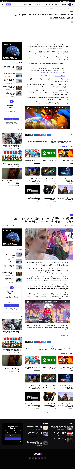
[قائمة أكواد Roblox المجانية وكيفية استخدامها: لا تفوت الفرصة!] (12, 155)
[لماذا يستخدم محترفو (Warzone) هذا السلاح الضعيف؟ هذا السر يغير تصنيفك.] (32, 153)
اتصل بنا (60, 1)
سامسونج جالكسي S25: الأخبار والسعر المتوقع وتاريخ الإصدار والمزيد (9, 80)
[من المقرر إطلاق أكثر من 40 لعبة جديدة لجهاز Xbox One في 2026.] (32, 189)
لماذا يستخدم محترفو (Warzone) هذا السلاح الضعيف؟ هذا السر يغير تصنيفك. (32, 162)
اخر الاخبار (51, 4)
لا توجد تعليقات (48, 22)
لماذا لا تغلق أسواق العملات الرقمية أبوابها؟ (34, 427)
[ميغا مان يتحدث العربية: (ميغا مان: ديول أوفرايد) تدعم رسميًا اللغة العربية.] (65, 171)
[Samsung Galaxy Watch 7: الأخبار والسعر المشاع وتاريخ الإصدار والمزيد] (19, 93)
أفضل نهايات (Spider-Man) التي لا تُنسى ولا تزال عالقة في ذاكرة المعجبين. (49, 198)
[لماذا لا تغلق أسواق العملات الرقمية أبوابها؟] (45, 428)
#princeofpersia (47, 72)
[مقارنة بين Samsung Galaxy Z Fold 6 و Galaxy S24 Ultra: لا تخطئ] (19, 68)
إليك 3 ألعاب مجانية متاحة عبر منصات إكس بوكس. (49, 161)
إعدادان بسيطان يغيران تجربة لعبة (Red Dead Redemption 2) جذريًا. (66, 162)
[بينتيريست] (7, 22)
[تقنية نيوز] (66, 4)
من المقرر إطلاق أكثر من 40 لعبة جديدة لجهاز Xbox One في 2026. (32, 198)
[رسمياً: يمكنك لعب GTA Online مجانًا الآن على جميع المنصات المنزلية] (12, 138)
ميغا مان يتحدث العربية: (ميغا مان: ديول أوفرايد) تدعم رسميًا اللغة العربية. (66, 180)
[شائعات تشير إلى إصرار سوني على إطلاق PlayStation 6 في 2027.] (48, 171)
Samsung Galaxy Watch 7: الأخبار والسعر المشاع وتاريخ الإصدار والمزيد (9, 93)
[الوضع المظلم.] (4, 4)
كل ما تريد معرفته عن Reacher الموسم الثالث (8, 87)
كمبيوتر (38, 4)
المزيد (20, 4)
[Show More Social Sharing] (3, 22)
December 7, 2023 (60, 76)
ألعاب (71, 11)
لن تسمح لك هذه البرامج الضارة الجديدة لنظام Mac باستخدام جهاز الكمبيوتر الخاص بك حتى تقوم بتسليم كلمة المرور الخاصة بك (34, 434)
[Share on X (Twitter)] (9, 22)
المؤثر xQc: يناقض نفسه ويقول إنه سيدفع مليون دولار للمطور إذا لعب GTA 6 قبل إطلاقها (61, 141)
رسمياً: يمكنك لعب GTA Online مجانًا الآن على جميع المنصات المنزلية (11, 146)
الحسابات (31, 58)
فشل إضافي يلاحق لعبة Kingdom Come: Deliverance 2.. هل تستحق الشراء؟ (65, 198)
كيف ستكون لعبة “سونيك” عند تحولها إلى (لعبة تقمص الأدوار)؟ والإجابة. (33, 180)
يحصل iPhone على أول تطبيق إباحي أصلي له (9, 74)
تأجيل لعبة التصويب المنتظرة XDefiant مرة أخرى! (37, 141)
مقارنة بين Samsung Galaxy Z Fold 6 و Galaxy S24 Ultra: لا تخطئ (8, 68)
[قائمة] (72, 4)
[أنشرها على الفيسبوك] (11, 22)
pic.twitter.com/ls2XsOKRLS (59, 72)
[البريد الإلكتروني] (72, 60)
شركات (25, 4)
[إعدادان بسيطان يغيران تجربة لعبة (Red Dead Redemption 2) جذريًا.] (65, 153)
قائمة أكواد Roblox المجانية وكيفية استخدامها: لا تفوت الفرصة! (11, 163)
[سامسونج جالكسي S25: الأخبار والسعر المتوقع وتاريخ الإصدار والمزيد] (19, 81)
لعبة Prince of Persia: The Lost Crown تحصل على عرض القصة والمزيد (36, 348)
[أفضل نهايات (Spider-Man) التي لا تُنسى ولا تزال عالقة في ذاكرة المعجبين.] (48, 189)
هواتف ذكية (44, 4)
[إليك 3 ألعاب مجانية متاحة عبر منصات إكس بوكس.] (48, 153)
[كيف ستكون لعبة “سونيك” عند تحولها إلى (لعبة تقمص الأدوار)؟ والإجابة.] (32, 171)
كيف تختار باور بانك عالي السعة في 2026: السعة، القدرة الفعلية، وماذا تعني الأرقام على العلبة (34, 442)
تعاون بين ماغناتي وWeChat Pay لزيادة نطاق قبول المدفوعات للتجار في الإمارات (61, 348)
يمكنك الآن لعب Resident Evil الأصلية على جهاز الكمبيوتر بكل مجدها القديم (10, 182)
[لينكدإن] (5, 22)
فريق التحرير (65, 22)
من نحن (71, 1)
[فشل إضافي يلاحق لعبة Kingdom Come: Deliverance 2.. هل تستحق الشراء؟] (65, 189)
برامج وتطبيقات (32, 4)
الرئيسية (57, 4)
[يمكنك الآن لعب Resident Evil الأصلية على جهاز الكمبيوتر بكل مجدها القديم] (12, 173)
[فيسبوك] (72, 48)
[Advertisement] (37, 32)
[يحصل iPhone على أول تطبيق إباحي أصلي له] (19, 75)
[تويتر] (72, 51)
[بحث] (2, 4)
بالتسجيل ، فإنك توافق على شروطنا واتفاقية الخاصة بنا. (12, 123)
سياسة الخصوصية (66, 1)
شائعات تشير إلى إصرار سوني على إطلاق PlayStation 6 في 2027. (49, 180)
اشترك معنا (8, 4)
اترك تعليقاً (49, 206)
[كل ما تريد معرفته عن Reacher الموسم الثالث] (19, 88)
